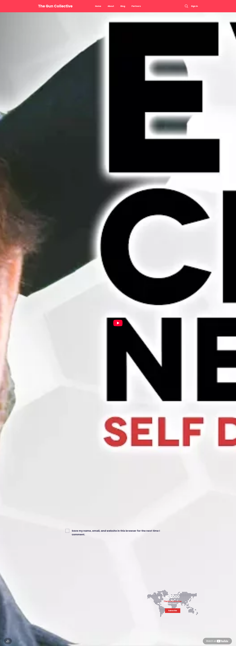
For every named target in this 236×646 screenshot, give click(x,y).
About (111, 6)
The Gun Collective (55, 6)
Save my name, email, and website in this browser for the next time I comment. (116, 532)
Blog (122, 6)
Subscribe (172, 610)
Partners (136, 6)
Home (98, 6)
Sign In (194, 6)
